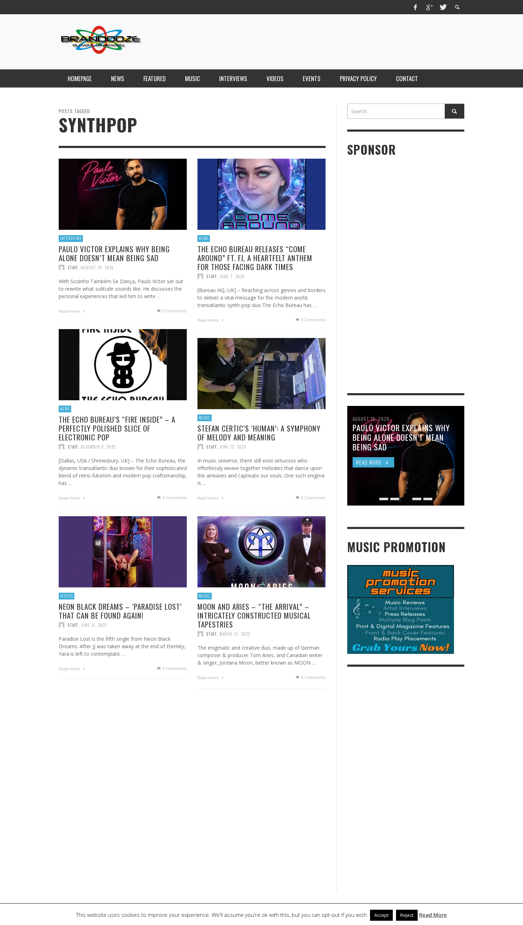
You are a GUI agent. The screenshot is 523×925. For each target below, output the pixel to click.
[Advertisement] (334, 41)
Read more (70, 311)
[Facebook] (415, 7)
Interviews (70, 238)
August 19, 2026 (97, 267)
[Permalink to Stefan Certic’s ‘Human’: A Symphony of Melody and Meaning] (261, 373)
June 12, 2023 (233, 447)
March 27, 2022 (235, 634)
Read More (433, 914)
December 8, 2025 (98, 447)
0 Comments (174, 310)
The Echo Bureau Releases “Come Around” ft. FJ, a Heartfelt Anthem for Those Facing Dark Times (254, 257)
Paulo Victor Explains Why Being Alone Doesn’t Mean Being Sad (114, 253)
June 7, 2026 (232, 276)
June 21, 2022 (94, 625)
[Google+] (429, 7)
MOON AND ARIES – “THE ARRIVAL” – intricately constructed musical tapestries (254, 615)
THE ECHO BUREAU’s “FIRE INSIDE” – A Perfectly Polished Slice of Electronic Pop (117, 427)
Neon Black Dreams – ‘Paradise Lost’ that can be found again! (120, 610)
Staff (73, 267)
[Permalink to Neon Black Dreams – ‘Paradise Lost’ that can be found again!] (123, 551)
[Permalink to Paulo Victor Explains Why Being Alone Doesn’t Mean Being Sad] (123, 193)
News (203, 238)
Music (204, 418)
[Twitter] (442, 7)
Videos (66, 596)
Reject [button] (406, 915)
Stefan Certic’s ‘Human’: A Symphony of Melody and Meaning (259, 432)
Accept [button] (381, 915)
